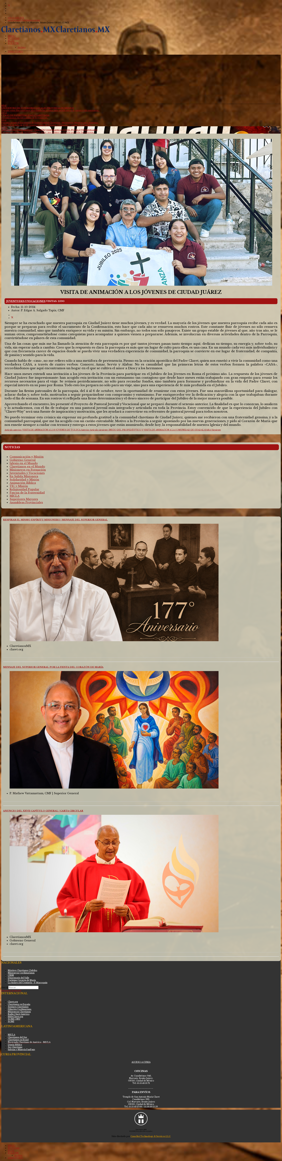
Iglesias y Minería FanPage (21, 1049)
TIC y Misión (19, 486)
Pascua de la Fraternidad (27, 492)
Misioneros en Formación (28, 469)
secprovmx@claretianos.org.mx (24, 20)
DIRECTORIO (15, 51)
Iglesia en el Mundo (24, 463)
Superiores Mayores (24, 499)
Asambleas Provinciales (26, 502)
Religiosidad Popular (24, 489)
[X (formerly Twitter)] (12, 318)
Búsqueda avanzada (11, 990)
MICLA (14, 495)
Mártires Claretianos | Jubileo (22, 970)
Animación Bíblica (23, 482)
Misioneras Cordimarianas (21, 973)
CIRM (11, 975)
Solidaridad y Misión (24, 479)
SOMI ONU (14, 1019)
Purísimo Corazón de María (22, 980)
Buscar (4, 987)
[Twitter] (9, 6)
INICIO (12, 36)
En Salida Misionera (24, 476)
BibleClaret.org (15, 1016)
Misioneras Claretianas (19, 1011)
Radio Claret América (18, 1014)
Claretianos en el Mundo (27, 466)
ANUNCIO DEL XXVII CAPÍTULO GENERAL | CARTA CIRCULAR (43, 810)
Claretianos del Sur (17, 1037)
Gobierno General (23, 460)
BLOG (11, 41)
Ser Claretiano (15, 1047)
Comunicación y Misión (27, 456)
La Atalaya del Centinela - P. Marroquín (27, 982)
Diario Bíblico (15, 1044)
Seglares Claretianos (18, 1007)
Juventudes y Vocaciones (26, 301)
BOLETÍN (13, 43)
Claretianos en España (19, 1004)
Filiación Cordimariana (20, 1009)
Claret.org (13, 1001)
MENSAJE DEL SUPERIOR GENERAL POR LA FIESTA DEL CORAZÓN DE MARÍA (53, 667)
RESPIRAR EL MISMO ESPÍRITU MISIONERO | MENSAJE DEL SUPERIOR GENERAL (55, 519)
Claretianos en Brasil (18, 1039)
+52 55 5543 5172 (16, 17)
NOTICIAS (13, 38)
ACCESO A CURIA (141, 1062)
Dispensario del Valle (18, 977)
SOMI (11, 1021)
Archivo (22, 47)
